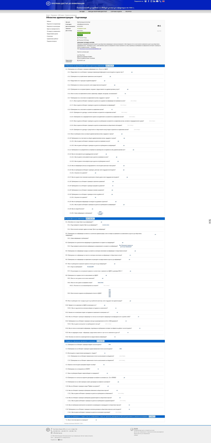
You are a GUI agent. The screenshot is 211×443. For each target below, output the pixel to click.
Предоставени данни (52, 34)
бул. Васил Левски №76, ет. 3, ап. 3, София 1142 (65, 429)
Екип (52, 437)
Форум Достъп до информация (142, 433)
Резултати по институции (71, 15)
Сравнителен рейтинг (52, 38)
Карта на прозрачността (53, 29)
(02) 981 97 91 (64, 431)
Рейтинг (49, 21)
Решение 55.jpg (83, 37)
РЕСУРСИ (128, 11)
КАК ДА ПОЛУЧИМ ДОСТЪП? (97, 11)
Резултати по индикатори (53, 24)
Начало (48, 15)
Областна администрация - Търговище (66, 17)
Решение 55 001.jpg (84, 40)
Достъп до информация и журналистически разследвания (149, 432)
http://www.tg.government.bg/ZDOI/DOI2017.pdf (90, 48)
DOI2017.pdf (82, 60)
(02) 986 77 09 (72, 431)
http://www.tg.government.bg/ (83, 22)
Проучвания (54, 15)
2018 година (61, 15)
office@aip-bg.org (57, 433)
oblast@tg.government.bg (83, 24)
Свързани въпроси (52, 41)
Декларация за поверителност (62, 437)
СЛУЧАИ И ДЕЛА (116, 11)
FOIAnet (136, 435)
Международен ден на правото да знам (144, 430)
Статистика (50, 36)
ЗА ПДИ (82, 11)
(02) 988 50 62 (56, 431)
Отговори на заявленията (53, 31)
